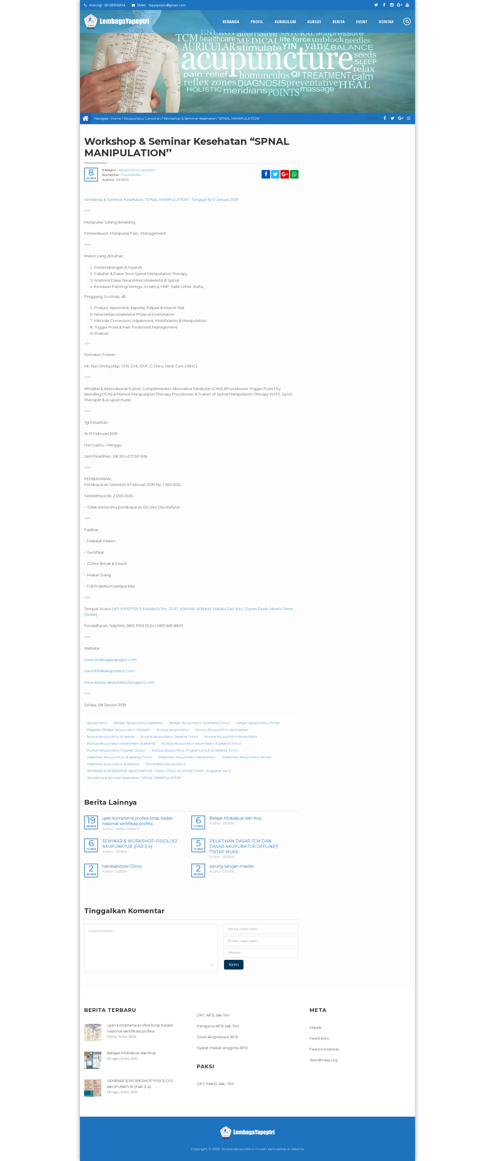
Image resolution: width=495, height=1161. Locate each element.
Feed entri (319, 1038)
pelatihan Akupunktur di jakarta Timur (119, 757)
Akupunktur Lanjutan (142, 118)
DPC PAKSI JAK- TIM (215, 1083)
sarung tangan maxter (231, 866)
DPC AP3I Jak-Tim (213, 1015)
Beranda (231, 21)
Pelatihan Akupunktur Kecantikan (187, 757)
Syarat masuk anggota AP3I (222, 1047)
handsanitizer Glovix (122, 866)
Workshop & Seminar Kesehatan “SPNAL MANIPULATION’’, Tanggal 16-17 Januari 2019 (161, 199)
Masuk (316, 1027)
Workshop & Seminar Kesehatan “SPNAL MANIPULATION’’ (134, 778)
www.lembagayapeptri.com (110, 659)
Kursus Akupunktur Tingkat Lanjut (116, 750)
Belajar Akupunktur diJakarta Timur (199, 723)
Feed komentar (324, 1049)
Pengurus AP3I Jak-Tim (218, 1026)
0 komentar (131, 175)
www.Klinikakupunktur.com (109, 670)
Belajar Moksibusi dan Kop (235, 818)
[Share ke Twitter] (392, 118)
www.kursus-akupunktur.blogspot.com (119, 682)
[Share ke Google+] (400, 118)
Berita (339, 21)
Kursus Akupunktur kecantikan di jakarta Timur (201, 743)
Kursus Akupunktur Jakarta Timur (169, 736)
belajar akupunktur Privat (258, 723)
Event (362, 21)
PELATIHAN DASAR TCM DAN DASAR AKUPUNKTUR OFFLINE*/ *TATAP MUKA (243, 846)
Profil (257, 21)
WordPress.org (323, 1060)
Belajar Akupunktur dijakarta (138, 723)
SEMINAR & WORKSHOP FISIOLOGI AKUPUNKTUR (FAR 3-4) (140, 843)
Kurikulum (285, 21)
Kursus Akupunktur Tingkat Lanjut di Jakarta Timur (195, 750)
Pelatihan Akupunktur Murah (247, 757)
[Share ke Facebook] (384, 118)
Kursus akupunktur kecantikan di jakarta (121, 743)
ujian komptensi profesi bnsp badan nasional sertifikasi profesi (137, 821)
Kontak (386, 21)
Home (116, 118)
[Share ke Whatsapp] (408, 118)
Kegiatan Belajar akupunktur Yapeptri (118, 729)
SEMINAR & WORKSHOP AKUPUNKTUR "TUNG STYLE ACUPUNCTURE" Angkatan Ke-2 (159, 771)
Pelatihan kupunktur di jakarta (113, 764)
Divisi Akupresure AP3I (217, 1037)
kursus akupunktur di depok (110, 736)
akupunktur (97, 723)
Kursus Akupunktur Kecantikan (231, 736)
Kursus (314, 21)
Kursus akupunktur (173, 729)
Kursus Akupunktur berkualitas (221, 729)
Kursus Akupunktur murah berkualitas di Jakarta (263, 1149)
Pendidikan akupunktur (166, 764)
